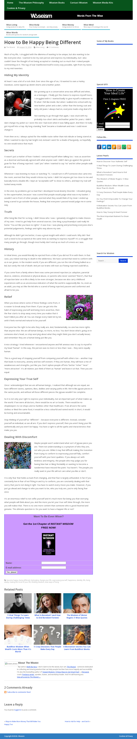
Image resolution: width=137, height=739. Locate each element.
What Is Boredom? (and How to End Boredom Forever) (47, 616)
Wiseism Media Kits (103, 2)
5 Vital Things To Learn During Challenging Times (18, 616)
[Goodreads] (119, 147)
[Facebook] (99, 147)
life (84, 580)
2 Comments (54, 47)
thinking (34, 582)
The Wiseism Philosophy (31, 2)
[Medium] (124, 147)
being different (24, 580)
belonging (35, 580)
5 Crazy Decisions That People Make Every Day (47, 647)
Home (10, 2)
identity (79, 580)
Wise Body (43, 25)
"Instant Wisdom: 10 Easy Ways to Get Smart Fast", (61, 672)
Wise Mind (96, 25)
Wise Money (70, 25)
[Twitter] (104, 147)
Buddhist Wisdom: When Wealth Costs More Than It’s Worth (18, 649)
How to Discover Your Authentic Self (112, 161)
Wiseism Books (57, 2)
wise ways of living (52, 582)
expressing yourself (59, 580)
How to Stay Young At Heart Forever (112, 212)
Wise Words (21, 33)
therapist (85, 672)
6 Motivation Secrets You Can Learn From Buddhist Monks (77, 647)
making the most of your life (20, 582)
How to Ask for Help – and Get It (77, 721)
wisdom (41, 582)
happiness (72, 580)
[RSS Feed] (129, 147)
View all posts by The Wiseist (29, 677)
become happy (12, 580)
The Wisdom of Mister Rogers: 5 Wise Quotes (77, 616)
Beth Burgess (32, 667)
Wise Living (15, 25)
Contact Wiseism (78, 2)
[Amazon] (114, 147)
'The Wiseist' (71, 667)
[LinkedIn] (109, 147)
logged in (17, 710)
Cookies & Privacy (16, 8)
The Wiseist (10, 47)
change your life (45, 580)
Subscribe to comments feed (19, 692)
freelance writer (28, 674)
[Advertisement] (117, 289)
